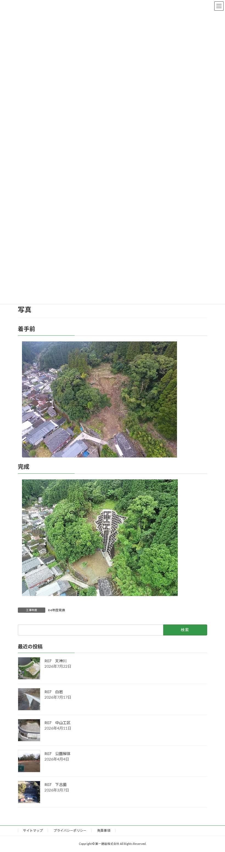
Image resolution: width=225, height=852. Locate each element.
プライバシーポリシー (70, 830)
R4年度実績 (56, 610)
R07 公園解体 (57, 753)
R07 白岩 (53, 691)
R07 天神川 (55, 660)
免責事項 (103, 830)
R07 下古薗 (55, 784)
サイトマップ (33, 830)
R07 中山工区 (57, 722)
